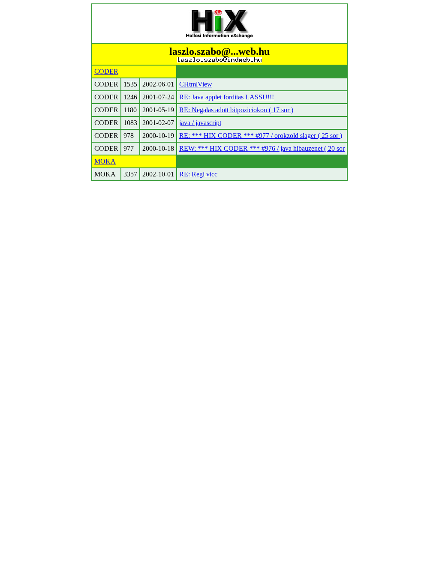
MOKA (105, 161)
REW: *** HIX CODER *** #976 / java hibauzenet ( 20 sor (262, 148)
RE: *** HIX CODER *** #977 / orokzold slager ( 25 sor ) (260, 135)
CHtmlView (195, 84)
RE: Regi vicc (198, 174)
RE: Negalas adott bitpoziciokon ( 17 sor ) (236, 109)
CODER (106, 71)
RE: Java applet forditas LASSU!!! (226, 97)
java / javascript (200, 122)
